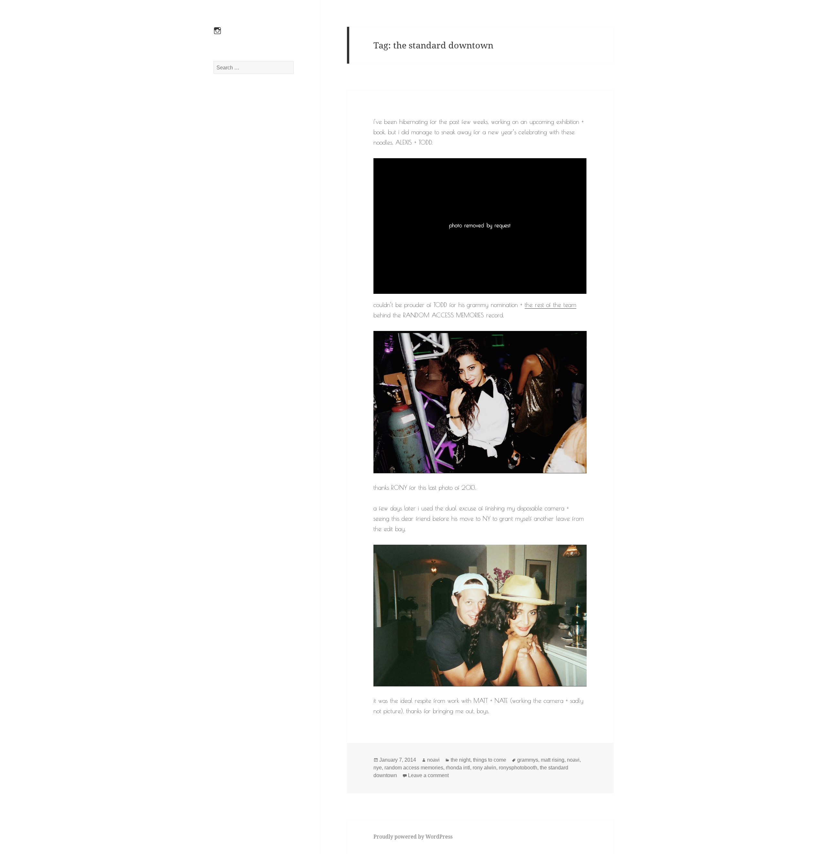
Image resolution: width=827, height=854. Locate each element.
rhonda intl (458, 767)
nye (377, 767)
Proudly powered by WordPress (413, 836)
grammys (527, 760)
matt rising (552, 760)
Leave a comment (428, 775)
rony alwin (484, 767)
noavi (433, 760)
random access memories (413, 767)
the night (460, 760)
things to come (489, 760)
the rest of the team (550, 304)
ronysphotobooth (518, 767)
